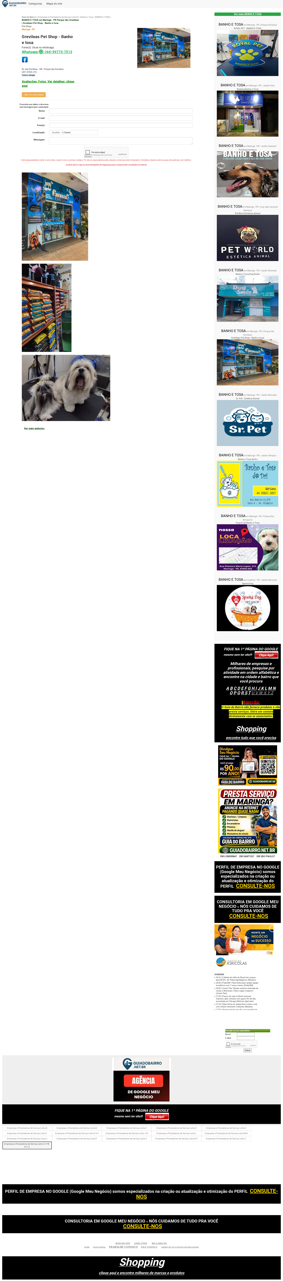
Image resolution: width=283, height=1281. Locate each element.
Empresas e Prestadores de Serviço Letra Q (126, 1138)
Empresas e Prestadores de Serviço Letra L (176, 1133)
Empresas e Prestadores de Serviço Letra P (77, 1138)
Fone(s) (41, 125)
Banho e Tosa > (87, 17)
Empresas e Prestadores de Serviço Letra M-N (226, 1133)
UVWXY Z (262, 692)
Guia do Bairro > (30, 17)
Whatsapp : (47, 52)
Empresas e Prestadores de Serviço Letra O (27, 1138)
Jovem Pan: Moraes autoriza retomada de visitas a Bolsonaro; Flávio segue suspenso (237, 990)
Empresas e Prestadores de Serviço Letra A (27, 1128)
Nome (42, 111)
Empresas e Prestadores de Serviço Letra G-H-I (77, 1133)
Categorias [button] (35, 3)
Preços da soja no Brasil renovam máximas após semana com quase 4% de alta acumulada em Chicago (236, 998)
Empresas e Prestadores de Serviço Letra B (77, 1128)
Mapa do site (54, 3)
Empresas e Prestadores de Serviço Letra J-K (127, 1133)
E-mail (41, 118)
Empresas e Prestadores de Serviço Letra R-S (176, 1138)
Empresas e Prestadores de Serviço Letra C (127, 1128)
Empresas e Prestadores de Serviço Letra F (27, 1133)
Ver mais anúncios (34, 428)
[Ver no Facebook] (25, 59)
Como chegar (28, 75)
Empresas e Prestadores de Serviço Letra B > (59, 17)
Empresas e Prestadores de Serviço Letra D (176, 1128)
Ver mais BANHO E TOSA (247, 14)
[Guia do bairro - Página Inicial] (14, 3)
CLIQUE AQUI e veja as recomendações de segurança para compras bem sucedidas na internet (106, 165)
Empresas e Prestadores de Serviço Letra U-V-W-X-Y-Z (27, 1145)
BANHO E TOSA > (103, 17)
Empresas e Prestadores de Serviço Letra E (226, 1128)
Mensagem (39, 140)
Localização (39, 132)
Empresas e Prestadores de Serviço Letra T (226, 1138)
